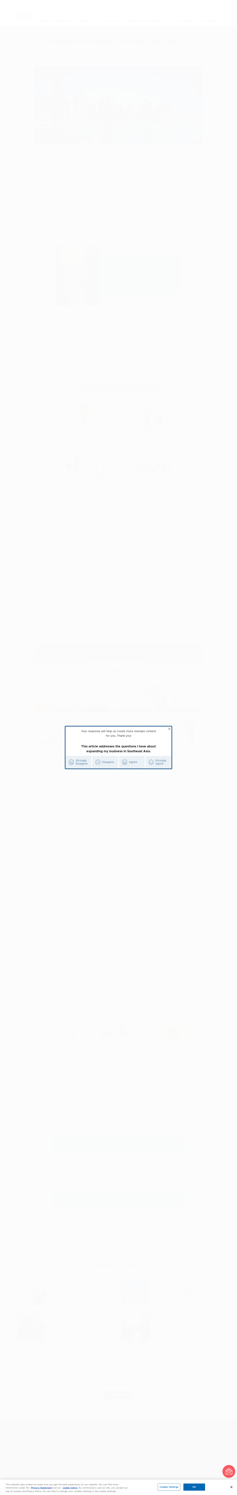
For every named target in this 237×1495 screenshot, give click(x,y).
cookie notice (69, 1488)
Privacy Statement (41, 1488)
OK (194, 1487)
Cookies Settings (169, 1487)
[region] (118, 1487)
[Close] (231, 1487)
